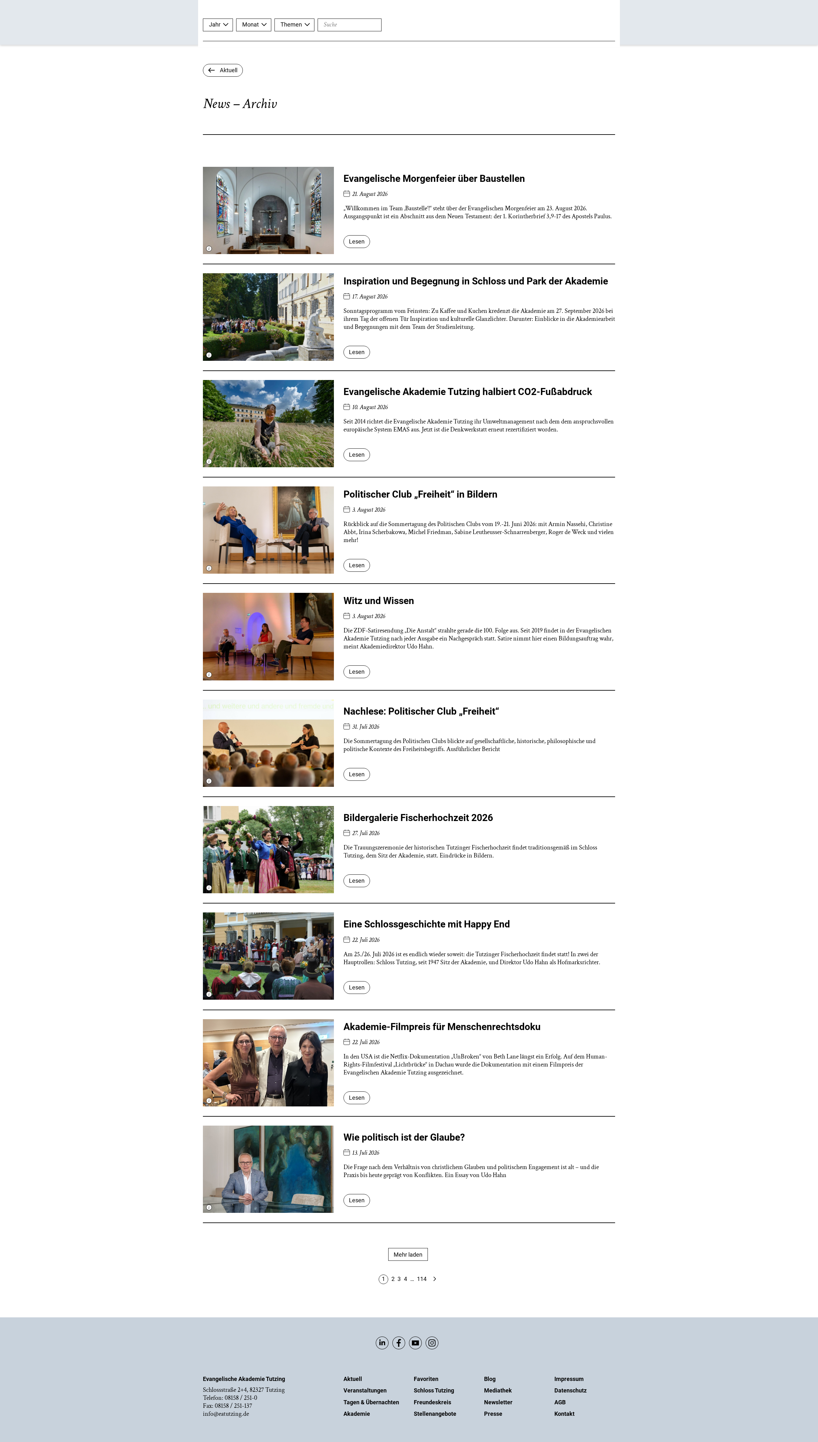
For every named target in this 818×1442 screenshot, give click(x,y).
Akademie (356, 1413)
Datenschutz (570, 1390)
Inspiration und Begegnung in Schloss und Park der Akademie (475, 281)
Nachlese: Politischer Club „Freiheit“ (421, 711)
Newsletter (498, 1402)
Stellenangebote (435, 1413)
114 (422, 1278)
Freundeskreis (432, 1402)
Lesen (357, 241)
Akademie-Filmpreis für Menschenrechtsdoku (442, 1026)
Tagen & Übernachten (371, 1402)
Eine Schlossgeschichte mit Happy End (426, 924)
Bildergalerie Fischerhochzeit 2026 (418, 817)
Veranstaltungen (365, 1390)
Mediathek (498, 1390)
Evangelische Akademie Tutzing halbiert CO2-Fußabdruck (467, 391)
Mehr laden (408, 1254)
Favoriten (426, 1379)
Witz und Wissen (378, 600)
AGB (560, 1402)
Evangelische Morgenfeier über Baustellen (434, 178)
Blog (490, 1379)
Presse (493, 1413)
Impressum (569, 1379)
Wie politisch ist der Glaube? (404, 1137)
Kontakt (564, 1413)
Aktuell (352, 1379)
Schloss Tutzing (434, 1390)
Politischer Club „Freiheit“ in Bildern (420, 494)
